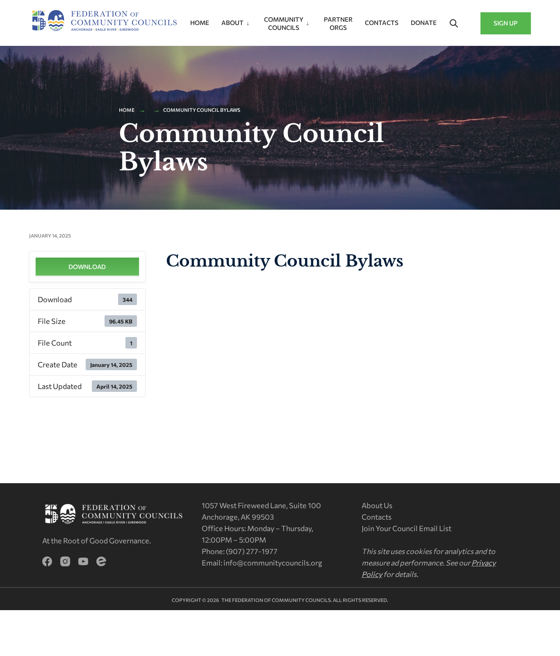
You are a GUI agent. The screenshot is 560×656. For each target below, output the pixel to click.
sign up (506, 23)
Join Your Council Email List (406, 528)
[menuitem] (236, 21)
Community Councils (283, 23)
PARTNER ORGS (338, 23)
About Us (377, 505)
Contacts (381, 22)
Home (199, 22)
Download (87, 266)
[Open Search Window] (454, 23)
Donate (424, 22)
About (232, 22)
